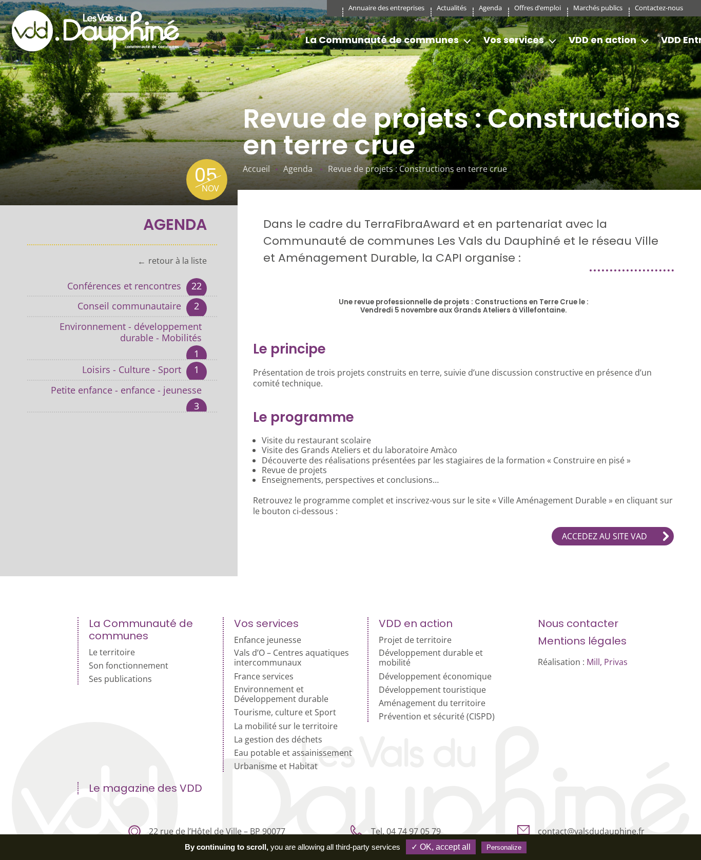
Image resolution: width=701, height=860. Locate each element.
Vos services (513, 39)
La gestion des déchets (278, 740)
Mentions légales (582, 641)
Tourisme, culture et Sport (285, 712)
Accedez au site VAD (604, 536)
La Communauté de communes (382, 39)
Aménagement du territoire (432, 703)
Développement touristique (432, 690)
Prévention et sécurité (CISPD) (437, 716)
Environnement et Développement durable (281, 694)
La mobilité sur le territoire (286, 726)
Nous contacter (578, 623)
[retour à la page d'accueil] (99, 30)
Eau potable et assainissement (293, 753)
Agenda (490, 7)
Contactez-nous (659, 7)
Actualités (451, 7)
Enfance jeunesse (267, 640)
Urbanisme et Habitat (276, 766)
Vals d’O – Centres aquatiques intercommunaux (291, 658)
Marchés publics (597, 7)
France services (264, 676)
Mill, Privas (607, 662)
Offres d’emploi (537, 7)
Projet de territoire (415, 640)
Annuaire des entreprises (386, 7)
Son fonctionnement (128, 666)
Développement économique (435, 676)
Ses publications (120, 679)
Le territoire (112, 652)
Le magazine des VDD (145, 788)
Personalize (503, 847)
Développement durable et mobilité (431, 658)
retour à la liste (177, 261)
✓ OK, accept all (441, 847)
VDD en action (602, 39)
